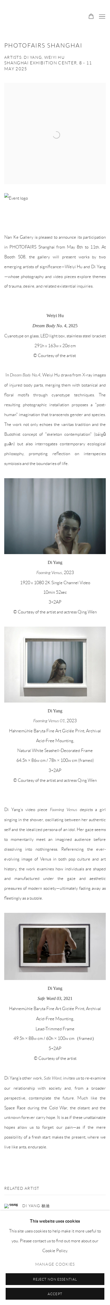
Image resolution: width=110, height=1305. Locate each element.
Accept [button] (55, 1293)
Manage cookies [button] (55, 1264)
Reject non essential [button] (55, 1279)
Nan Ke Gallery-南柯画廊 (40, 17)
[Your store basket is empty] (91, 17)
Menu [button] (101, 17)
